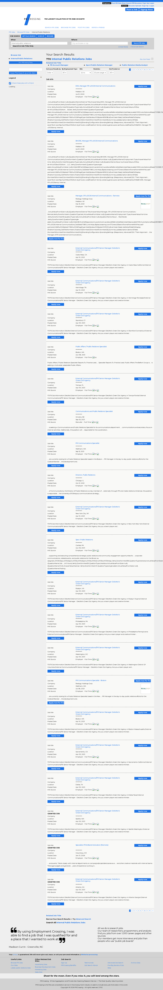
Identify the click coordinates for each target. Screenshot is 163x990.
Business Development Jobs (45, 967)
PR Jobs (12, 32)
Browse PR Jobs (68, 27)
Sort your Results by (53, 69)
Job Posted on (114, 69)
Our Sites (14, 965)
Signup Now (146, 9)
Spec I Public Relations (84, 540)
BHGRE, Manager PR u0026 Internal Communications (97, 141)
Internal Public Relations (21, 58)
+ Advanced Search (137, 47)
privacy (15, 954)
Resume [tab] (50, 36)
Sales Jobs (38, 972)
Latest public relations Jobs (21, 968)
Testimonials (88, 963)
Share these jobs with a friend (23, 83)
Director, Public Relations (85, 475)
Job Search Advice (91, 965)
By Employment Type (69, 69)
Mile (81, 69)
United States (123, 47)
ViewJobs (96, 69)
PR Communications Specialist (87, 443)
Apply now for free (143, 196)
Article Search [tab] (29, 36)
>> (153, 70)
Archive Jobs (135, 963)
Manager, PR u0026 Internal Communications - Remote (97, 196)
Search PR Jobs (52, 27)
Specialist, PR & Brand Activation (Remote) (92, 845)
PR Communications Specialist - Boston (91, 680)
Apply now (142, 86)
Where (74, 40)
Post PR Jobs (83, 27)
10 (150, 70)
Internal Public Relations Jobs (72, 59)
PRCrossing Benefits (68, 965)
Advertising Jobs (41, 964)
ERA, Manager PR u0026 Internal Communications (95, 86)
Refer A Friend (98, 27)
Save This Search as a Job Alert (23, 73)
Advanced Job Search (115, 963)
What (13, 40)
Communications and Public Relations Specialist (94, 411)
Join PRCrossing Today (26, 62)
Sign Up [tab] (41, 36)
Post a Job (132, 9)
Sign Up (64, 963)
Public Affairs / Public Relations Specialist (91, 347)
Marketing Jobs (40, 969)
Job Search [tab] (15, 36)
